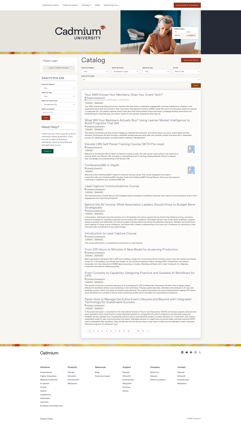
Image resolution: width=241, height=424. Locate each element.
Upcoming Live (111, 5)
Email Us (47, 151)
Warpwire (72, 383)
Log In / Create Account (59, 68)
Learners (44, 402)
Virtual (43, 387)
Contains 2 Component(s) (96, 98)
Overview (89, 103)
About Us (154, 372)
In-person (44, 383)
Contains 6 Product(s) (94, 168)
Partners (127, 387)
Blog (97, 372)
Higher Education (48, 376)
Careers (153, 376)
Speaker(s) (99, 103)
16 (138, 331)
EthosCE (72, 376)
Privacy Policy (46, 418)
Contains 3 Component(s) (96, 126)
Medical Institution (49, 379)
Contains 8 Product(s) (94, 147)
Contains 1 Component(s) (96, 305)
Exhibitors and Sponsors (51, 406)
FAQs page (60, 134)
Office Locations (158, 379)
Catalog (86, 5)
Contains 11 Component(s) (96, 189)
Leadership (45, 394)
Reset (196, 85)
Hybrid (43, 391)
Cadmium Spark (70, 5)
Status (126, 391)
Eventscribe (73, 379)
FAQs (97, 5)
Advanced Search (191, 60)
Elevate (71, 372)
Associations (46, 372)
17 (143, 331)
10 (129, 331)
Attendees (45, 398)
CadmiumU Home (50, 5)
